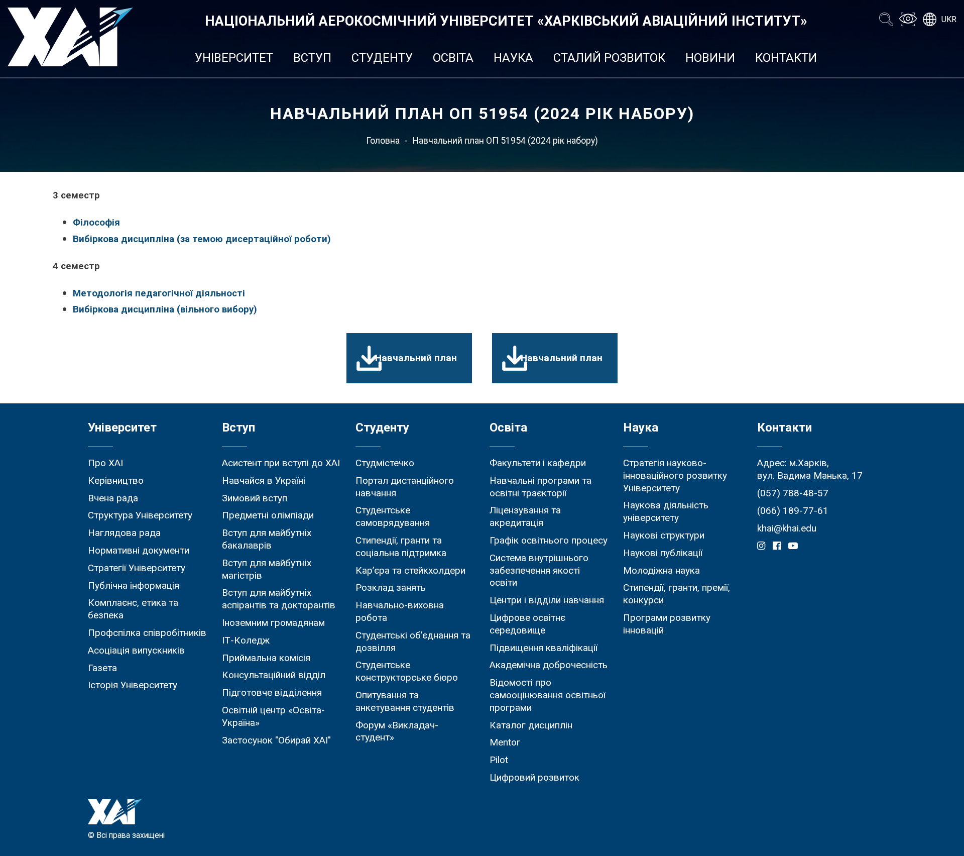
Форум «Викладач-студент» (396, 731)
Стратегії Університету (136, 568)
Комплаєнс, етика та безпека (133, 609)
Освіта (453, 58)
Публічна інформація (133, 585)
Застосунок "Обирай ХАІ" (276, 740)
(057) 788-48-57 (792, 493)
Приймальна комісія (266, 658)
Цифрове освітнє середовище (527, 624)
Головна (383, 141)
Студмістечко (384, 463)
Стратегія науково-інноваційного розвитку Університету (675, 475)
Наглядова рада (124, 533)
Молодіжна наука (661, 570)
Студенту (382, 58)
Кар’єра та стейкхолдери (410, 570)
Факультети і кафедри (538, 463)
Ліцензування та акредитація (525, 516)
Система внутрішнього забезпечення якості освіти (539, 570)
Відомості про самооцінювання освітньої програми (548, 695)
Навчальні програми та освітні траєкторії (540, 487)
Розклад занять (390, 587)
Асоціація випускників (136, 650)
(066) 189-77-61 (792, 510)
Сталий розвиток (609, 58)
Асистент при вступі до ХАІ (281, 463)
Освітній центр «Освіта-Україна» (273, 716)
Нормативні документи (138, 550)
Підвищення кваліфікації (543, 648)
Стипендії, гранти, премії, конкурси (676, 594)
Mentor (505, 742)
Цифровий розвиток (534, 777)
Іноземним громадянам (273, 622)
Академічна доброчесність (549, 665)
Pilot (499, 760)
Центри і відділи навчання (547, 600)
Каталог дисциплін (531, 725)
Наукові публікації (662, 553)
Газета (102, 668)
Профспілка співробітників (147, 632)
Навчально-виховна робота (399, 611)
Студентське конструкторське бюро (406, 671)
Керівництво (116, 480)
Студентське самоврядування (392, 516)
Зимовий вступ (254, 498)
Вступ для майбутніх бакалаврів (266, 539)
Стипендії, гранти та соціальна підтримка (400, 546)
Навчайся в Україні (263, 480)
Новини (710, 58)
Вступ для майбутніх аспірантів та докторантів (278, 599)
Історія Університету (132, 685)
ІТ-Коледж (246, 640)
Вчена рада (113, 498)
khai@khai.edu (786, 528)
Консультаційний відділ (273, 675)
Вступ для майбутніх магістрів (266, 569)
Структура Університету (140, 515)
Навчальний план (416, 358)
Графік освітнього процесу (549, 540)
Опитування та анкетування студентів (404, 701)
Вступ (312, 58)
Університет (234, 58)
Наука (513, 58)
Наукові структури (663, 535)
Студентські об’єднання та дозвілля (412, 641)
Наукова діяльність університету (665, 511)
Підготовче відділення (272, 692)
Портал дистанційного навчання (404, 487)
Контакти (786, 58)
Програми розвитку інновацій (666, 624)
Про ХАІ (105, 463)
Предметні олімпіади (268, 515)
